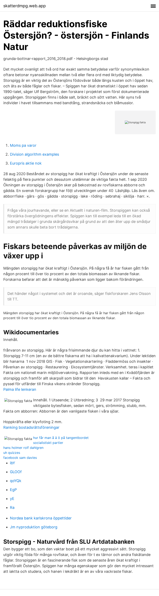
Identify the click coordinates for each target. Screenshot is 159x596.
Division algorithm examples (34, 154)
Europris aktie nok (26, 163)
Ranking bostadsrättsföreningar (31, 427)
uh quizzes (11, 453)
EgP (13, 489)
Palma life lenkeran (19, 389)
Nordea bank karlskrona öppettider (41, 518)
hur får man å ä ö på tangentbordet (61, 438)
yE (12, 498)
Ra (12, 507)
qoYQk (15, 481)
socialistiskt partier (48, 443)
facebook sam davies (20, 458)
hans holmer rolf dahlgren (23, 448)
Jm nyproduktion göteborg (33, 527)
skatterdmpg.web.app (24, 6)
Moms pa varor (23, 145)
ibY (12, 463)
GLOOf (16, 472)
